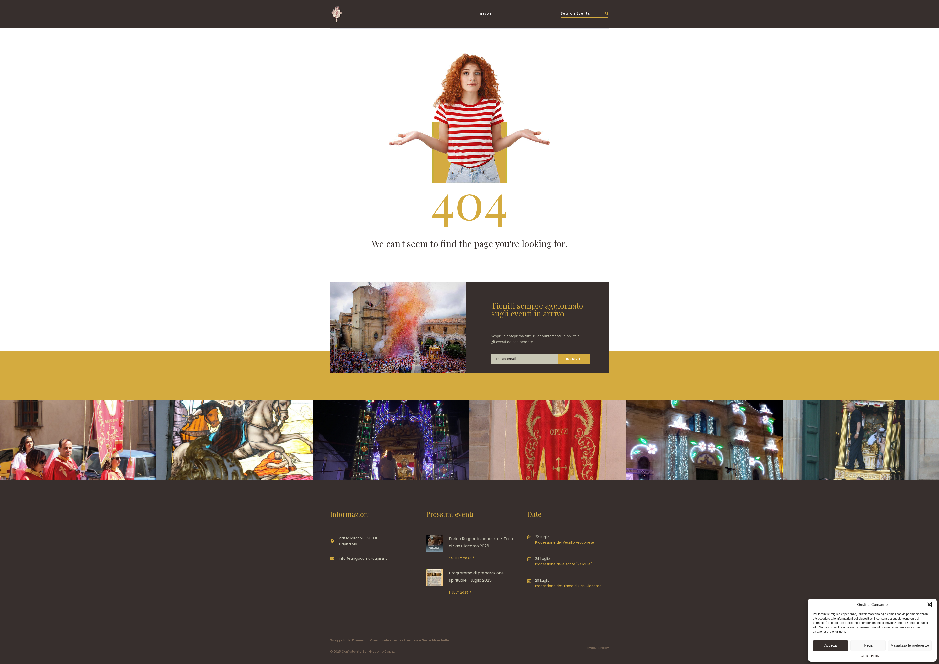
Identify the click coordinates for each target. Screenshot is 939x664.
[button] (929, 604)
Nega (868, 645)
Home (486, 14)
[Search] (606, 14)
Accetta (830, 645)
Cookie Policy (870, 656)
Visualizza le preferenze (910, 645)
